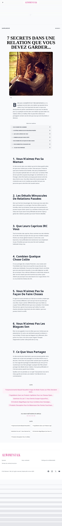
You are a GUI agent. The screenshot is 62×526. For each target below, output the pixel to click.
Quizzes (4, 460)
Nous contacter (25, 460)
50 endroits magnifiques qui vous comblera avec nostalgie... (31, 402)
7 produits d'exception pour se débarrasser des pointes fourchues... (31, 405)
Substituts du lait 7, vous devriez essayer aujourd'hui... (31, 398)
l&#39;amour (6, 28)
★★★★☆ (57, 28)
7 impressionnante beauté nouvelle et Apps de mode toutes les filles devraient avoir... (31, 391)
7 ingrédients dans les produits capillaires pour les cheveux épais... (31, 395)
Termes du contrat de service (9, 463)
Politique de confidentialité (48, 460)
